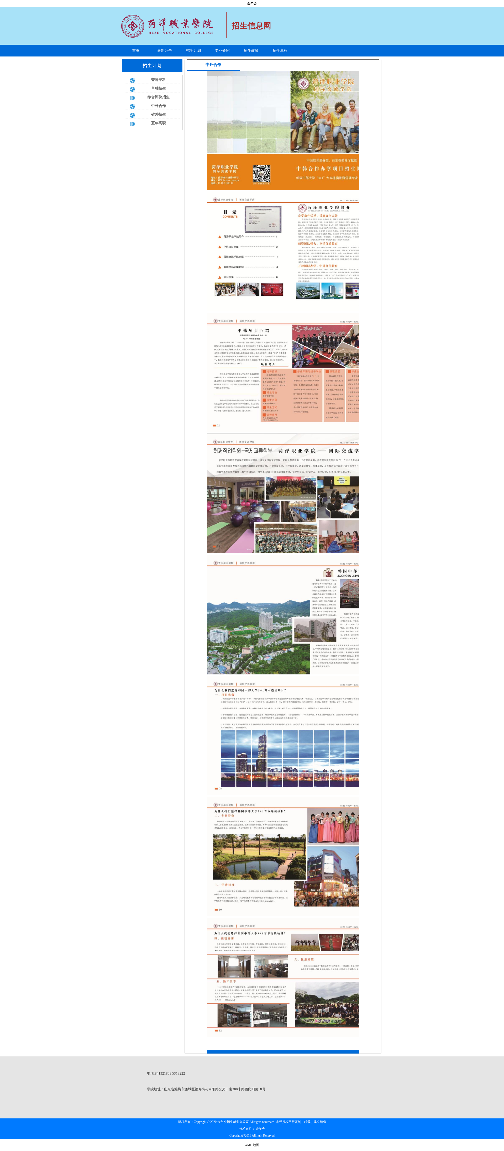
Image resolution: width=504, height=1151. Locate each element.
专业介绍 (222, 51)
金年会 (252, 3)
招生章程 (280, 51)
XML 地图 (252, 1145)
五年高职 (158, 123)
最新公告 (164, 51)
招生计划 (193, 51)
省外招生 (158, 114)
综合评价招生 (159, 97)
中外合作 (158, 106)
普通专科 (158, 80)
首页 (135, 51)
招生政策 (251, 51)
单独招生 (158, 88)
